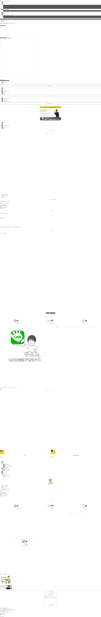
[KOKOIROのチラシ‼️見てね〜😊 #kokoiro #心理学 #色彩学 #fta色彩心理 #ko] (50, 264)
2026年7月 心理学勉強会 (3, 213)
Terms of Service (2, 614)
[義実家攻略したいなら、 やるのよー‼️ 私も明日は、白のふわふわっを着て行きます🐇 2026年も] (16, 302)
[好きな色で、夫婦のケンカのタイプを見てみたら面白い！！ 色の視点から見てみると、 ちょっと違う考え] (84, 283)
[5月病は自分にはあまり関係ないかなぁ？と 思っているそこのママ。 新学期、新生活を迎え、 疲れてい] (84, 264)
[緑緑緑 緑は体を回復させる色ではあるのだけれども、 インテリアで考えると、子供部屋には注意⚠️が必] (16, 264)
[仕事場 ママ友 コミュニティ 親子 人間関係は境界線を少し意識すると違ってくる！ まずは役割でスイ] (84, 245)
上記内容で (49, 605)
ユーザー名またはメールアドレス (4, 201)
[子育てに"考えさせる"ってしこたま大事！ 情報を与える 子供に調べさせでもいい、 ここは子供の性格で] (84, 302)
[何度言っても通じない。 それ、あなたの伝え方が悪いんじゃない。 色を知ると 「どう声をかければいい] (50, 283)
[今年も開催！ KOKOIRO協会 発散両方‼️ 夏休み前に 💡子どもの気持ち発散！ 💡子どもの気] (50, 245)
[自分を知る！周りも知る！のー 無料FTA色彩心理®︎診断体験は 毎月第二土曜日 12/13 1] (50, 302)
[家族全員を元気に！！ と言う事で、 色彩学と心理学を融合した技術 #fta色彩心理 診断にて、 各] (16, 283)
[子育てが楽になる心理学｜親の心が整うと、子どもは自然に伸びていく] (4, 222)
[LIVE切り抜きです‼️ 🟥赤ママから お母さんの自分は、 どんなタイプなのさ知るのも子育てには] (16, 245)
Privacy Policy (2, 613)
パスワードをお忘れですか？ (4, 207)
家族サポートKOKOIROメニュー (4, 80)
